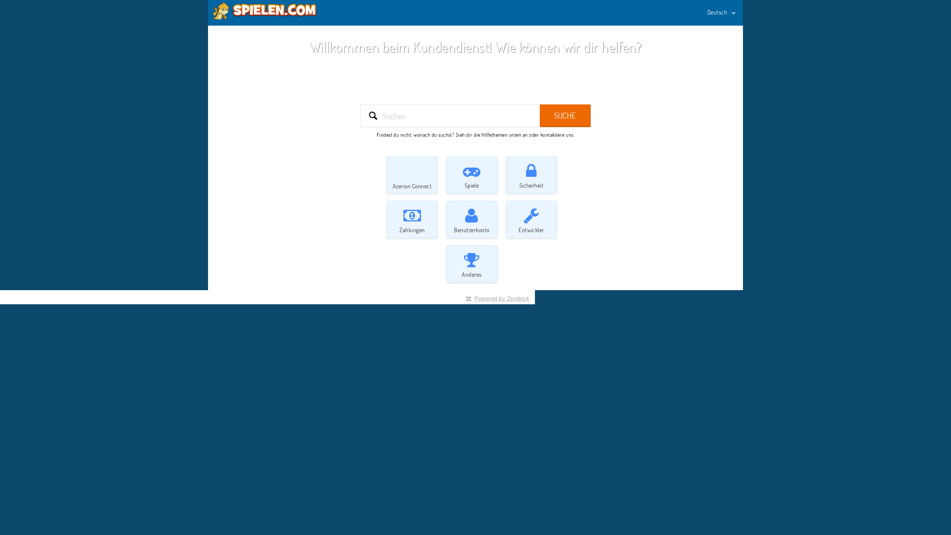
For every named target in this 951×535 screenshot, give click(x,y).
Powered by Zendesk (501, 298)
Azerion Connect (412, 186)
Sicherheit (531, 185)
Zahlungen (412, 230)
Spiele (472, 185)
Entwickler (531, 230)
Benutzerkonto (471, 230)
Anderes (471, 274)
